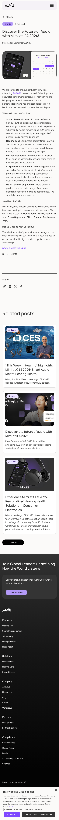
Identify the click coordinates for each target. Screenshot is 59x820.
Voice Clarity (7, 636)
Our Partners (7, 722)
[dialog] (29, 803)
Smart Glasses (8, 672)
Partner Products (9, 728)
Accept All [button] (12, 814)
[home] (9, 5)
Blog (4, 697)
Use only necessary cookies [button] (38, 814)
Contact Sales (16, 592)
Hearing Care (8, 666)
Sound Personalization (12, 631)
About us (6, 686)
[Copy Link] (4, 286)
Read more (13, 807)
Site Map (6, 763)
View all (13, 542)
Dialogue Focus (9, 641)
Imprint (5, 753)
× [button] (56, 790)
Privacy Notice (8, 742)
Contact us (7, 708)
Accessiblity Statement (12, 758)
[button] (51, 5)
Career (5, 702)
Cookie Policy (8, 748)
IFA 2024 (17, 93)
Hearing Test (7, 625)
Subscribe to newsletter (14, 782)
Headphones (7, 661)
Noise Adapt (7, 646)
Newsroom (7, 692)
